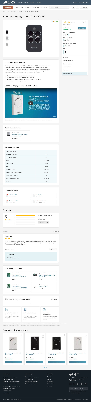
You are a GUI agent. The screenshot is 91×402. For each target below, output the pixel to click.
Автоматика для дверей (9, 388)
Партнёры (49, 377)
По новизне (6, 231)
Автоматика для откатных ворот (11, 383)
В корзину (82, 28)
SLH (69, 45)
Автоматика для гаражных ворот (11, 386)
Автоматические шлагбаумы (10, 377)
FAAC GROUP (6, 11)
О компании (19, 7)
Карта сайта (78, 399)
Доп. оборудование (68, 73)
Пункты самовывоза (30, 383)
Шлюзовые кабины (7, 390)
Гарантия (20, 2)
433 (65, 40)
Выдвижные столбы (8, 379)
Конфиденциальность (61, 399)
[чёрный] (65, 52)
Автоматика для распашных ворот (12, 381)
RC (65, 45)
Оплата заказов (29, 379)
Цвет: (64, 48)
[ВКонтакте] (52, 21)
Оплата (26, 2)
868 (69, 40)
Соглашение (70, 399)
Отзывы (65, 70)
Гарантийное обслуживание (32, 377)
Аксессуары (13, 11)
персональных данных (76, 392)
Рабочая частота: (68, 37)
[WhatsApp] (57, 21)
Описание (65, 57)
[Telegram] (55, 21)
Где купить (38, 2)
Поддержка (35, 7)
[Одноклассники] (53, 21)
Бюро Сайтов (85, 399)
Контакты (44, 7)
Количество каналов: (69, 32)
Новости (27, 7)
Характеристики (67, 63)
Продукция (8, 7)
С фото (57, 231)
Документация (67, 67)
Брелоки (20, 11)
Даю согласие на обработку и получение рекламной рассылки (79, 392)
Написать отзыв (43, 222)
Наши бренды (50, 383)
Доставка (31, 2)
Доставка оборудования (31, 381)
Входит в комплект (68, 60)
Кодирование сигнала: (69, 43)
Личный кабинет (84, 2)
